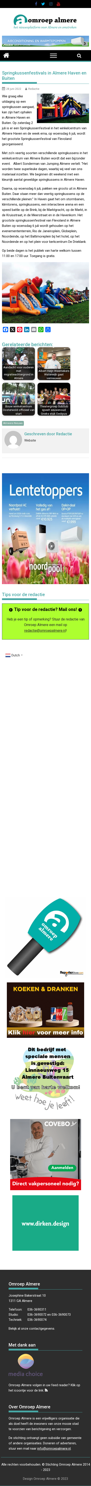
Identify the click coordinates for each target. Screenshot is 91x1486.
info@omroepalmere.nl (54, 1449)
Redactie (33, 88)
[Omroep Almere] (6, 55)
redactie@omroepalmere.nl (45, 630)
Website (30, 440)
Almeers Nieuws (13, 423)
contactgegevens (41, 1329)
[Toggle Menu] (53, 55)
